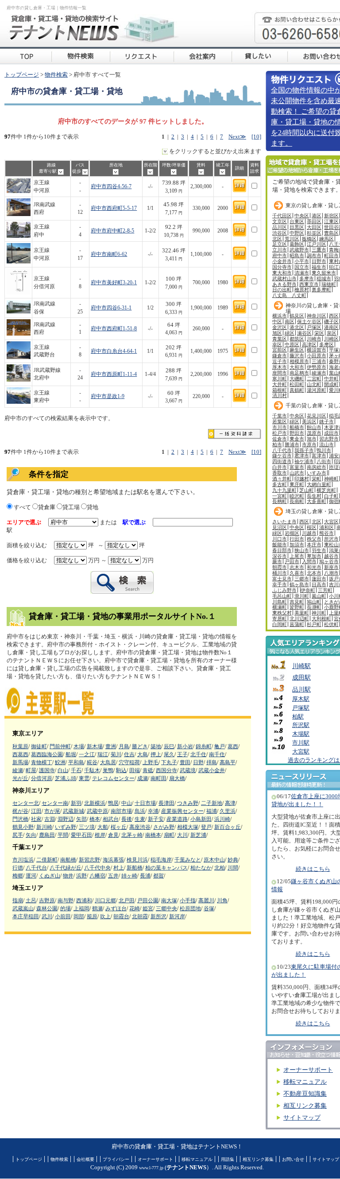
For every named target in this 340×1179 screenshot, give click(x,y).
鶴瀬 (97, 908)
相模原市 (299, 361)
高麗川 (206, 900)
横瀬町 (279, 607)
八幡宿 (97, 876)
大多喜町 (316, 501)
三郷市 (301, 578)
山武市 (297, 472)
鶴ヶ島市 (299, 584)
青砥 (148, 770)
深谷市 (279, 556)
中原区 (292, 344)
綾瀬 (17, 770)
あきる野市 (284, 284)
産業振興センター (182, 811)
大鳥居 (108, 762)
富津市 (319, 455)
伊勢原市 (316, 367)
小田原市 (316, 355)
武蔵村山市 (284, 278)
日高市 (319, 584)
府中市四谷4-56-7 (111, 186)
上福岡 (81, 908)
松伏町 (331, 624)
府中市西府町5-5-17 (114, 208)
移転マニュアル (305, 1081)
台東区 (297, 221)
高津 (230, 803)
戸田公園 (147, 900)
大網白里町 (319, 484)
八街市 (324, 461)
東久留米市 (324, 272)
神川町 (319, 612)
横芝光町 (326, 490)
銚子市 (326, 421)
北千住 (198, 754)
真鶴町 (297, 390)
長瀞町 (314, 607)
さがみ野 (163, 827)
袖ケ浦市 (304, 461)
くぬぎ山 (49, 876)
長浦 (145, 876)
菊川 (116, 754)
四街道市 (282, 461)
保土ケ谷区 (309, 321)
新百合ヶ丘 (227, 827)
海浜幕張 (113, 860)
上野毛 (150, 762)
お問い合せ (293, 1159)
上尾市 (297, 556)
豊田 (185, 762)
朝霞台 (121, 916)
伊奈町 (308, 590)
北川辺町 (299, 618)
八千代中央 (97, 868)
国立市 (301, 267)
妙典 (233, 860)
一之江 (87, 754)
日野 (198, 762)
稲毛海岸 (161, 860)
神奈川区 (316, 315)
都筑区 (297, 338)
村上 (118, 868)
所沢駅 (300, 725)
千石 (76, 770)
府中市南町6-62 (109, 254)
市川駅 (300, 743)
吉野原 (47, 900)
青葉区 (279, 338)
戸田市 (292, 561)
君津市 (301, 455)
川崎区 (331, 338)
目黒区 (297, 227)
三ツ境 (87, 827)
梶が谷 (20, 811)
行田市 (297, 538)
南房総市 (316, 467)
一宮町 (279, 496)
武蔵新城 (73, 811)
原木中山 (214, 860)
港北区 (297, 327)
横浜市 (279, 315)
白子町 (331, 496)
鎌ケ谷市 (282, 455)
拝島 (211, 762)
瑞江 (102, 754)
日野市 (319, 261)
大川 (182, 835)
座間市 (279, 372)
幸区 (277, 344)
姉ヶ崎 (129, 876)
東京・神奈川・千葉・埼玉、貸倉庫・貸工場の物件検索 (80, 55)
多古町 (279, 484)
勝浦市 (292, 444)
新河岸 (177, 916)
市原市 (309, 444)
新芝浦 (198, 835)
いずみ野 (65, 827)
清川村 (279, 395)
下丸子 (169, 762)
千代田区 (282, 215)
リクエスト (142, 55)
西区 (334, 315)
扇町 (169, 835)
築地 (156, 746)
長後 (126, 819)
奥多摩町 (321, 289)
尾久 (169, 754)
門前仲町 (60, 746)
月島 (124, 746)
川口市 (279, 538)
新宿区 (331, 215)
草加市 (314, 556)
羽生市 (319, 550)
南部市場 (121, 811)
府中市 (279, 255)
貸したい (259, 55)
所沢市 (331, 538)
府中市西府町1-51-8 (114, 329)
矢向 (31, 835)
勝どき (140, 746)
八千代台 (36, 868)
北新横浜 (94, 803)
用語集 (227, 1159)
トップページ (21, 75)
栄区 (319, 333)
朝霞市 (279, 567)
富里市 (297, 467)
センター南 (55, 803)
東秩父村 (282, 612)
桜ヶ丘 (119, 827)
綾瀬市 (319, 372)
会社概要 (85, 1159)
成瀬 (142, 778)
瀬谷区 (304, 333)
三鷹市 (319, 249)
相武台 (111, 819)
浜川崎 (222, 819)
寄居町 (279, 618)
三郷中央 (166, 908)
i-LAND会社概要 (203, 55)
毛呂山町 (282, 596)
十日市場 (145, 803)
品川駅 (301, 689)
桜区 (312, 527)
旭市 (312, 438)
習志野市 (329, 438)
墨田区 (314, 221)
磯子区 (331, 321)
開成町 (331, 384)
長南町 (297, 501)
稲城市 (324, 278)
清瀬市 (301, 272)
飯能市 (279, 544)
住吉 (129, 754)
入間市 (309, 561)
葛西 (233, 746)
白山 (63, 770)
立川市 (279, 249)
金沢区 (279, 327)
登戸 (206, 827)
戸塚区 (314, 327)
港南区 (331, 327)
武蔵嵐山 (23, 908)
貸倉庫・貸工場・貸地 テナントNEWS (25, 55)
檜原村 (301, 289)
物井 (68, 876)
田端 (134, 770)
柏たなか (201, 868)
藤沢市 (297, 355)
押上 (156, 754)
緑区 (289, 333)
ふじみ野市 (284, 590)
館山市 (314, 427)
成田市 (331, 433)
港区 (316, 215)
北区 (277, 238)
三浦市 (319, 361)
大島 (142, 754)
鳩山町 (314, 601)
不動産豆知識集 (305, 1093)
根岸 (100, 835)
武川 (47, 916)
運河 (31, 876)
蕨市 (277, 561)
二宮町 (314, 378)
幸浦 (153, 811)
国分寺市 (282, 267)
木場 (78, 746)
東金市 (297, 438)
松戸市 (279, 433)
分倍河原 (41, 778)
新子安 (156, 819)
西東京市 (309, 284)
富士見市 (282, 578)
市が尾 (52, 811)
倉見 (113, 835)
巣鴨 (108, 770)
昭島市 (297, 255)
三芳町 (325, 590)
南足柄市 (299, 372)
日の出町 (282, 289)
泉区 (331, 333)
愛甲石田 (81, 835)
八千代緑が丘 (65, 868)
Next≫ (237, 137)
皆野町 (297, 607)
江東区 (331, 221)
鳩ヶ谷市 (329, 561)
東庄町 (297, 484)
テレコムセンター (113, 778)
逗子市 (279, 361)
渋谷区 (279, 233)
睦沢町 (297, 496)
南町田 (158, 778)
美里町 (301, 612)
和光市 (314, 567)
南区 (289, 321)
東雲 (84, 778)
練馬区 (326, 238)
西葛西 (20, 754)
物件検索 (56, 75)
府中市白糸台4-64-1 (114, 351)
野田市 (297, 433)
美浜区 (309, 421)
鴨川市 (324, 450)
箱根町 (279, 390)
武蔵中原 (97, 811)
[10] (256, 137)
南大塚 (169, 900)
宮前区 (279, 349)
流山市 (326, 444)
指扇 (17, 900)
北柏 (219, 868)
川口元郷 (105, 900)
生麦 (140, 819)
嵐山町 (319, 596)
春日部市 (282, 550)
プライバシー (116, 1159)
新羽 (76, 803)
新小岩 (185, 746)
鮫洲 (60, 762)
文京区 (279, 221)
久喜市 (297, 573)
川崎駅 (301, 665)
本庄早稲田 (25, 916)
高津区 (309, 344)
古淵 (49, 819)
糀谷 (92, 762)
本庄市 (314, 544)
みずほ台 (116, 908)
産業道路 (177, 819)
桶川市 (279, 573)
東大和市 (282, 272)
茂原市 (314, 433)
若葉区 (279, 421)
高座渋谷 (140, 827)
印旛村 (301, 478)
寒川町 (279, 378)
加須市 (297, 544)
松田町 (297, 384)
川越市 (309, 533)
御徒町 (39, 746)
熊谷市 (326, 533)
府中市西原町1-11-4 (114, 374)
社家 (36, 819)
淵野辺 (65, 819)
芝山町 (306, 490)
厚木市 (279, 367)
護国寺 (47, 770)
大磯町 (297, 378)
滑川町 (301, 596)
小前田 (63, 916)
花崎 (134, 908)
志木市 (297, 567)
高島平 (228, 762)
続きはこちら (313, 869)
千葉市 (279, 415)
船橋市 (297, 427)
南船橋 (68, 860)
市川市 (279, 427)
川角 (222, 900)
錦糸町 (204, 746)
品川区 (279, 227)
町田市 (331, 255)
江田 (36, 811)
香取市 (279, 472)
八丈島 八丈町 (289, 295)
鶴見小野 (23, 827)
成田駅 (301, 677)
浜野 (81, 876)
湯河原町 (316, 390)
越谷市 (331, 556)
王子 (182, 754)
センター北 (25, 803)
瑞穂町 (328, 284)
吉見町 (297, 601)
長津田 (166, 803)
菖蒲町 (297, 624)
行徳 (17, 868)
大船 (102, 827)
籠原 (92, 916)
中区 (277, 321)
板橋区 (309, 238)
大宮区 (331, 521)
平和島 (76, 762)
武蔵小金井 (211, 770)
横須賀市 (316, 349)
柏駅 (298, 717)
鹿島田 (47, 835)
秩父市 (314, 538)
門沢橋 (20, 819)
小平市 (301, 261)
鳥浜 (140, 811)
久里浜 (228, 811)
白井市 (279, 467)
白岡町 (279, 624)
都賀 (158, 876)
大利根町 (321, 618)
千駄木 (92, 770)
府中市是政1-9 (107, 396)
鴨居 (113, 803)
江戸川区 (316, 244)
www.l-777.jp (151, 1167)
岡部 (78, 916)
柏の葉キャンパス (166, 868)
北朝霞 (140, 916)
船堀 (71, 754)
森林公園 (47, 908)
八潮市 (331, 573)
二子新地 (211, 803)
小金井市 (282, 261)
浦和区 (326, 527)
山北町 (314, 384)
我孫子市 (304, 450)
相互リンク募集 (305, 1105)
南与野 (65, 900)
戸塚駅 (300, 708)
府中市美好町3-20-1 (114, 283)
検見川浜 (137, 860)
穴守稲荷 (129, 762)
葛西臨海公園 (47, 754)
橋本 (94, 819)
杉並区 (314, 233)
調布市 (314, 255)
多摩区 (326, 344)
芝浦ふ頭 (65, 778)
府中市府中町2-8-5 (112, 231)
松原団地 (190, 908)
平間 (63, 835)
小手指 (188, 900)
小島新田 (201, 819)
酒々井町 (282, 478)
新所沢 (158, 916)
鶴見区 (297, 315)
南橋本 (153, 835)
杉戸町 (314, 624)
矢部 (81, 819)
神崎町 (331, 478)
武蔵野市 (299, 249)
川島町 (279, 601)
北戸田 (127, 900)
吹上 (105, 916)
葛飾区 (297, 244)
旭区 (277, 333)
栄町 (316, 478)
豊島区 (331, 233)
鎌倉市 (279, 355)
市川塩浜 (23, 860)
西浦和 (84, 900)
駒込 (121, 770)
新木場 (95, 746)
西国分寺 (166, 770)
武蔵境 (188, 770)
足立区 (279, 244)
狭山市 (301, 550)
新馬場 (20, 762)
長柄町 (279, 501)
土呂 (31, 900)
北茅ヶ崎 (132, 835)
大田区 (314, 227)
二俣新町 (47, 860)
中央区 (301, 215)
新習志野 (89, 860)
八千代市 (282, 450)
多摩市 (306, 278)
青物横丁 (41, 762)
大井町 (279, 384)
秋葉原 (20, 746)
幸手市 (279, 584)
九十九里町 (284, 490)
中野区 (297, 233)
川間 (233, 868)
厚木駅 (300, 699)
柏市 (277, 444)
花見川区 (316, 415)
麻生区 (297, 349)
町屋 (31, 770)
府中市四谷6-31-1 (111, 308)
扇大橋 (177, 778)
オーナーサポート (308, 1070)
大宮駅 (300, 752)
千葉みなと (187, 860)
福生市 (319, 267)
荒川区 (292, 238)
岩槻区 (292, 533)
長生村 (314, 496)
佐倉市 (279, 438)
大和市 (297, 367)
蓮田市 (319, 578)
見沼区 (279, 527)
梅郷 (17, 876)
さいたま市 (284, 521)
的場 (65, 908)
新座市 (331, 567)
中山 (126, 803)
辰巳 (169, 746)
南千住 (217, 754)
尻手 (17, 835)
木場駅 (300, 734)
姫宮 (148, 908)
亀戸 (219, 746)
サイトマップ (302, 1117)
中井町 (331, 378)
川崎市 (314, 338)
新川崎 (44, 827)
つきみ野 (187, 803)
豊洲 (110, 746)
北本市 (314, 573)
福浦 (211, 811)
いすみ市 (316, 472)
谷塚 (209, 908)
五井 (113, 876)
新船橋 (135, 868)
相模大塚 (187, 827)
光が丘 (20, 778)
